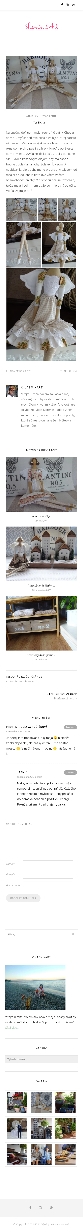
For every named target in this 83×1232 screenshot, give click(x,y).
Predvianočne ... (64, 698)
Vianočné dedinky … (41, 585)
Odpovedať (70, 727)
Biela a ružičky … (41, 516)
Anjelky (32, 116)
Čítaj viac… (12, 1028)
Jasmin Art (41, 27)
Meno (10, 863)
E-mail (10, 874)
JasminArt (34, 387)
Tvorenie (50, 116)
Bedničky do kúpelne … (41, 655)
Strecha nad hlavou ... (22, 681)
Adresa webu (13, 885)
